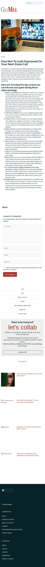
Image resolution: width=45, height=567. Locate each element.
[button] (35, 208)
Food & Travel (22, 313)
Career (3, 57)
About (4, 545)
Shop (22, 289)
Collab (4, 549)
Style (22, 293)
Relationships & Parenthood (22, 305)
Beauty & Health (22, 297)
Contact (5, 552)
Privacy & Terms (7, 559)
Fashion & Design (8, 519)
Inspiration (22, 309)
